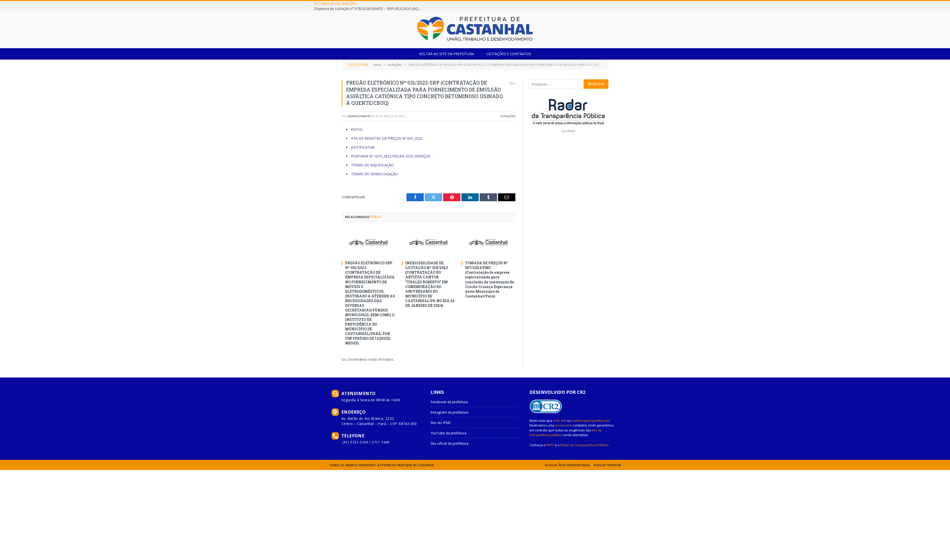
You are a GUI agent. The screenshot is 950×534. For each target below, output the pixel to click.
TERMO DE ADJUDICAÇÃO (372, 165)
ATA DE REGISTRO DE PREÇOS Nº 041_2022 (387, 138)
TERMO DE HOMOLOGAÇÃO (374, 174)
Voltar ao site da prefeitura (446, 53)
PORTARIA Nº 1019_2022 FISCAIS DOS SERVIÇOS (390, 156)
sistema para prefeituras (590, 420)
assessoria (563, 425)
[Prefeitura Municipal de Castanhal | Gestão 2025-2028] (475, 29)
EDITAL (357, 129)
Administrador (359, 116)
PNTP (550, 445)
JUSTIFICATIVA (363, 147)
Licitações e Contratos (508, 53)
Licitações (507, 116)
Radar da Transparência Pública (584, 445)
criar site (559, 420)
